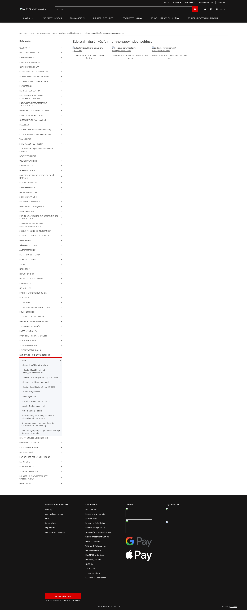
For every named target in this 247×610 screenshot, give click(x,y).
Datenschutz (50, 523)
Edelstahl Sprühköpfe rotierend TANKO (38, 387)
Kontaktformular (206, 2)
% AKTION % (24, 48)
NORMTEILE (24, 269)
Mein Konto (190, 2)
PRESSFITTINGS (25, 86)
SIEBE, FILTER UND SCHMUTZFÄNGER (35, 231)
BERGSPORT (24, 297)
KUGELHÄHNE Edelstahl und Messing (35, 129)
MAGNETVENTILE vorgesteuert (32, 206)
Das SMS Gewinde (93, 550)
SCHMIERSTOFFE (26, 466)
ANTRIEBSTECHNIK (27, 250)
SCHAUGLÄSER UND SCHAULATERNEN (35, 235)
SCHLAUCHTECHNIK (27, 340)
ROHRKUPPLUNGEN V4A (29, 91)
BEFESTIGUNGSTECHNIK (29, 255)
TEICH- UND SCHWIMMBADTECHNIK (34, 307)
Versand (77, 600)
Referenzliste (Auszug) (95, 527)
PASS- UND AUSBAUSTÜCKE (31, 115)
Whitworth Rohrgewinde (95, 546)
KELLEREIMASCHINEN (28, 447)
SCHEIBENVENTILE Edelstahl (31, 144)
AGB (47, 518)
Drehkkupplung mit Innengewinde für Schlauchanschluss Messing (37, 424)
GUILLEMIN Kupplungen (95, 578)
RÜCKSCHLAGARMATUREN (30, 201)
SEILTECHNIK (24, 302)
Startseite (177, 2)
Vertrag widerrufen (63, 596)
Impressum (50, 527)
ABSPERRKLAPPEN (27, 187)
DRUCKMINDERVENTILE (29, 192)
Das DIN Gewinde (92, 541)
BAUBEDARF (24, 125)
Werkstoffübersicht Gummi (97, 537)
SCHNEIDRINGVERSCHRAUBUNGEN (34, 76)
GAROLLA (89, 564)
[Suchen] (195, 9)
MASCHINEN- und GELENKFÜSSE (33, 336)
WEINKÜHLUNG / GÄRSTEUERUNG (33, 321)
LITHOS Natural (26, 452)
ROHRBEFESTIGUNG (27, 259)
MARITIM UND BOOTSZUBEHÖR (33, 293)
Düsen (24, 360)
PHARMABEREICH (26, 57)
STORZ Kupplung (92, 573)
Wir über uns (91, 509)
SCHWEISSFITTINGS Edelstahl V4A (33, 71)
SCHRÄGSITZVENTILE (28, 182)
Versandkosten (91, 518)
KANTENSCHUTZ (26, 283)
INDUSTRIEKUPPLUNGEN (30, 62)
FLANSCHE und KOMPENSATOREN (34, 110)
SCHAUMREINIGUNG (28, 345)
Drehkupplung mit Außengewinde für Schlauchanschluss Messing (37, 416)
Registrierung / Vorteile (95, 514)
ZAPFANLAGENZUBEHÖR (29, 326)
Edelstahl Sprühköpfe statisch (34, 365)
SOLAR (22, 264)
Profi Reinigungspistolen (31, 411)
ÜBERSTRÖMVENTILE (28, 161)
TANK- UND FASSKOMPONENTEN (33, 316)
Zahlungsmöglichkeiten (95, 523)
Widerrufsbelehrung (54, 514)
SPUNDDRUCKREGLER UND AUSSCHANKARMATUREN (31, 224)
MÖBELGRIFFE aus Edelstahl (31, 278)
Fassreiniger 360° (28, 396)
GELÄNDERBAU (25, 288)
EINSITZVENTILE (26, 165)
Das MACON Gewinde (94, 555)
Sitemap (48, 509)
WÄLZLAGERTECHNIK (28, 245)
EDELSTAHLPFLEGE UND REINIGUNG (34, 457)
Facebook (222, 2)
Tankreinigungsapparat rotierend (35, 401)
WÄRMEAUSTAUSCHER (29, 442)
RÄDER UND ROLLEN (28, 331)
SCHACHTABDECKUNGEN (30, 350)
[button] (205, 9)
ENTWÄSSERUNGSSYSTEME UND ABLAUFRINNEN (33, 104)
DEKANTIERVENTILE (27, 156)
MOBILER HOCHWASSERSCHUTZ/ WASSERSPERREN (33, 477)
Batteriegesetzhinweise (55, 532)
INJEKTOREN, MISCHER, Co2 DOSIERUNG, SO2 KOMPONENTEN (38, 217)
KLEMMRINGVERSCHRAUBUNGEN (33, 81)
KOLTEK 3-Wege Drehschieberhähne (35, 134)
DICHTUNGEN (25, 483)
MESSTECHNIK (25, 240)
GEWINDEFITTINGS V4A (29, 67)
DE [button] (165, 2)
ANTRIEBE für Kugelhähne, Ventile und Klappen (36, 150)
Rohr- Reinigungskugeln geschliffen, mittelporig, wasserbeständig (41, 431)
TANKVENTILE (25, 139)
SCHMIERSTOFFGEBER (28, 471)
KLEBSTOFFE (24, 462)
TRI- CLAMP (90, 568)
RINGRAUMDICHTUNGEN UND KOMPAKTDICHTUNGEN (32, 96)
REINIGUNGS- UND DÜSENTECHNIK (34, 355)
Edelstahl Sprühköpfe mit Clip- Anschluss (40, 377)
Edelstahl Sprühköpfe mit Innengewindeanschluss (34, 371)
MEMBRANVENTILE (27, 211)
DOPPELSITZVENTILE (28, 170)
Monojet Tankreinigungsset (33, 406)
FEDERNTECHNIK (26, 274)
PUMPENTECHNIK (26, 312)
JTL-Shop (234, 607)
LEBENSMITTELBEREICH (29, 52)
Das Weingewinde (93, 559)
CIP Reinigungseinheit (30, 391)
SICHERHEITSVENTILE (28, 197)
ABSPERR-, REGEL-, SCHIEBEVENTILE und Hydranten (36, 176)
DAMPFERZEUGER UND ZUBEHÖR (33, 438)
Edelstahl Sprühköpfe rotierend (35, 382)
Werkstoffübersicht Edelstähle (98, 532)
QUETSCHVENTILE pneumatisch (32, 120)
